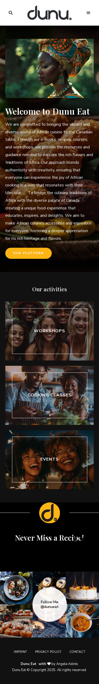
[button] (28, 253)
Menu (88, 13)
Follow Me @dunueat (50, 604)
